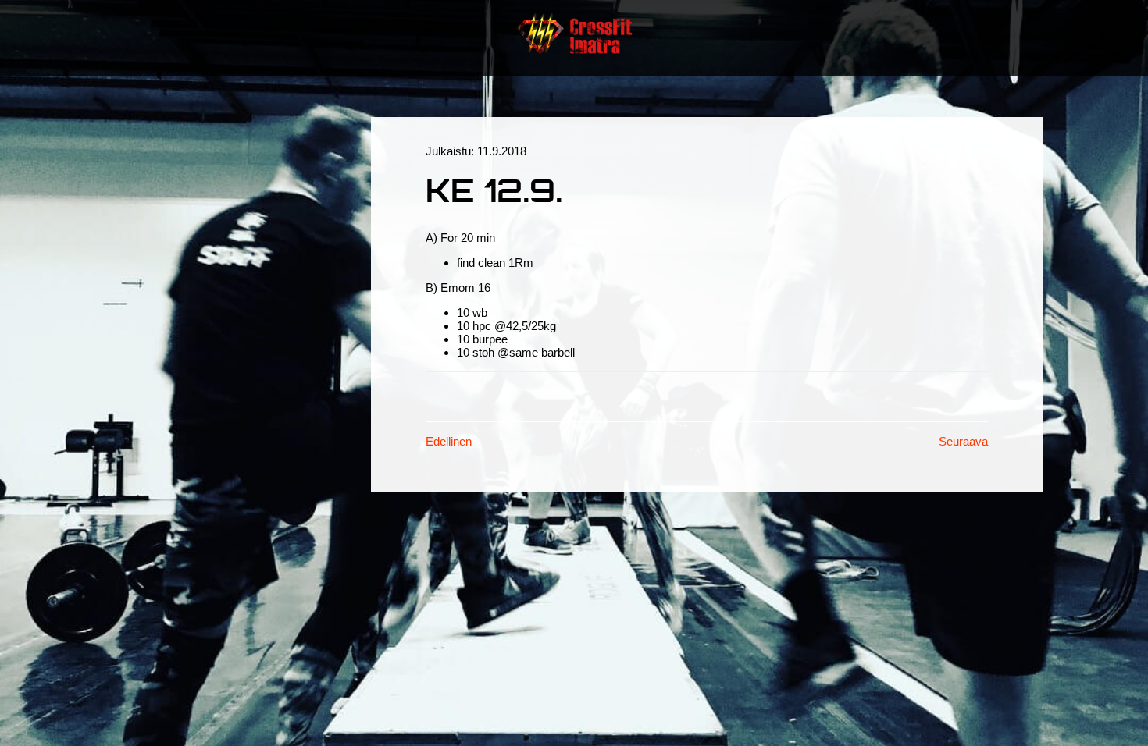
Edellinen (449, 441)
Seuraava (963, 441)
